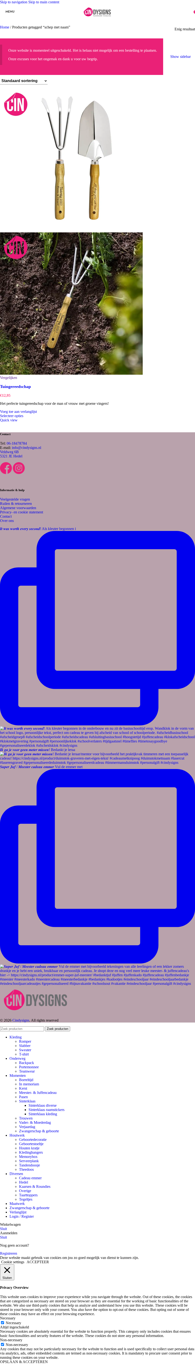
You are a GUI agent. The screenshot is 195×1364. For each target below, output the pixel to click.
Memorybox (28, 1157)
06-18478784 (17, 443)
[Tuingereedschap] (71, 230)
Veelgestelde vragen (15, 499)
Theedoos (26, 1169)
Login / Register (22, 1216)
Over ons (7, 521)
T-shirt (24, 1054)
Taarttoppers (28, 1195)
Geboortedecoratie (33, 1140)
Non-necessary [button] (11, 1340)
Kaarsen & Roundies (34, 1186)
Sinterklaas (27, 1101)
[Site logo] (97, 20)
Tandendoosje (29, 1165)
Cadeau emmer (30, 1178)
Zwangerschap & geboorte (39, 1131)
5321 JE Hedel (11, 456)
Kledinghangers (31, 1152)
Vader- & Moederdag (35, 1122)
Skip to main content (43, 2)
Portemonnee (29, 1067)
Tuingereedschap (15, 386)
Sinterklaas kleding (43, 1114)
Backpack (26, 1063)
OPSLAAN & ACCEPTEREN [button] (24, 1362)
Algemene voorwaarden (18, 508)
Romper (25, 1041)
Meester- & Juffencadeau (38, 1093)
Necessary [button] (7, 1318)
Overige (25, 1191)
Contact (6, 516)
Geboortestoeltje (31, 1144)
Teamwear (27, 1071)
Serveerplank (29, 1161)
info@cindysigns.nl (26, 448)
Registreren (8, 1253)
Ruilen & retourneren (16, 504)
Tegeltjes (25, 1199)
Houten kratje (29, 1148)
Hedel (23, 1182)
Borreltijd (26, 1080)
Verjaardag (27, 1127)
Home (5, 27)
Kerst (23, 1088)
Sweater (25, 1050)
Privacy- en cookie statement (21, 512)
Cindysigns (20, 1020)
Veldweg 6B (9, 452)
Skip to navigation (14, 2)
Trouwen (26, 1118)
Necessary (13, 1323)
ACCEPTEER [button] (38, 1262)
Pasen (23, 1097)
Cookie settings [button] (12, 1262)
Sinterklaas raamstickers (46, 1110)
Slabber (24, 1046)
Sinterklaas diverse (43, 1105)
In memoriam (29, 1084)
